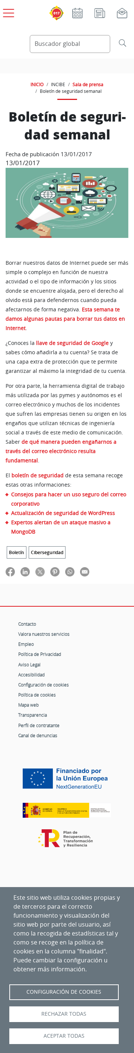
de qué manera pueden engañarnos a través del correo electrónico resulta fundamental (61, 451)
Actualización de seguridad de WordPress (63, 512)
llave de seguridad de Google (72, 343)
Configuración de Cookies (63, 991)
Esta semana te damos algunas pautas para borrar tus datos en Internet (65, 318)
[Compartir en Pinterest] (55, 571)
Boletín (16, 552)
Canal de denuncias (37, 735)
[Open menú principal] (7, 11)
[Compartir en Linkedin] (25, 571)
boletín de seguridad (38, 475)
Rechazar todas (63, 1013)
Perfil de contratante (39, 725)
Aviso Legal (29, 664)
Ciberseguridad (47, 552)
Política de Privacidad (39, 654)
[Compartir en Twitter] (40, 571)
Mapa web (28, 705)
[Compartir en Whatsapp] (69, 571)
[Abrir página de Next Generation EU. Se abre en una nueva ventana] (67, 781)
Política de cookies (37, 695)
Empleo (26, 644)
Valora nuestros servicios (44, 634)
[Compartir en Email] (84, 571)
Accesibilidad (31, 675)
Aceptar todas (64, 1035)
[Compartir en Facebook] (10, 571)
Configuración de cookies (43, 685)
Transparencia (32, 715)
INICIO (37, 84)
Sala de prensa (88, 84)
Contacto (27, 624)
